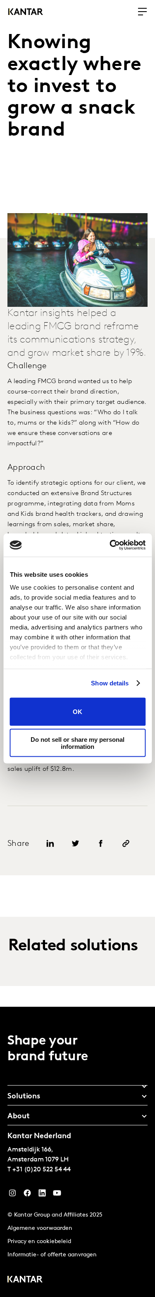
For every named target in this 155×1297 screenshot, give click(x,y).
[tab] (77, 1083)
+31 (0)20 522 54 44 (41, 1169)
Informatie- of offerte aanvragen (52, 1255)
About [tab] (18, 1116)
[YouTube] (42, 1195)
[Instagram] (12, 1195)
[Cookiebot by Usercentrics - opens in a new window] (110, 545)
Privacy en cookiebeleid (39, 1242)
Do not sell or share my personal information (77, 743)
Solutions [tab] (23, 1096)
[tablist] (77, 1152)
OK (77, 711)
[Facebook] (27, 1195)
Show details (110, 683)
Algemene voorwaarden (39, 1228)
